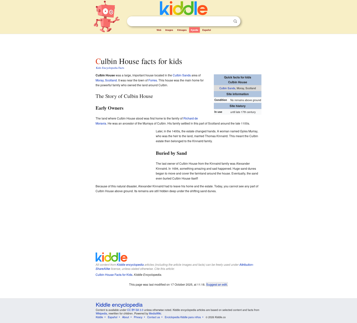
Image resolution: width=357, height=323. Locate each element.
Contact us (153, 317)
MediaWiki (155, 313)
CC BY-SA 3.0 (135, 310)
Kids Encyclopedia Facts (110, 68)
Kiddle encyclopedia (130, 264)
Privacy (138, 317)
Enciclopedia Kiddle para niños (183, 317)
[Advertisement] (178, 44)
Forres (152, 80)
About (125, 317)
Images (169, 30)
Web (159, 30)
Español (206, 30)
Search (235, 21)
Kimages (182, 30)
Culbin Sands (227, 88)
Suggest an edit (216, 284)
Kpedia (194, 30)
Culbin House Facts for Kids (114, 274)
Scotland (111, 80)
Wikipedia (101, 313)
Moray (100, 80)
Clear (227, 21)
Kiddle (99, 317)
